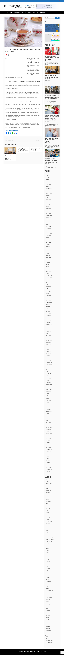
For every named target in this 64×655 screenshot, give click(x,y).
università (48, 626)
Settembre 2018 (49, 346)
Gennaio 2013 (48, 467)
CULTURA (24, 12)
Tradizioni (48, 615)
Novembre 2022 (49, 255)
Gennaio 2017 (48, 382)
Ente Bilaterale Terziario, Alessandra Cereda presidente (51, 139)
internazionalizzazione (50, 557)
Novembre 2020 (49, 298)
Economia (48, 523)
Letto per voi (48, 566)
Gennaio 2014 (48, 447)
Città (47, 510)
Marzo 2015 (48, 422)
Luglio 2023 (48, 240)
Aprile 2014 (48, 442)
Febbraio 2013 (48, 465)
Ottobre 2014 (48, 431)
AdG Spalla (48, 486)
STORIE (29, 12)
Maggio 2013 (48, 460)
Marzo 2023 (48, 248)
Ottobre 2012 (48, 473)
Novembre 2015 (49, 407)
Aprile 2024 (48, 224)
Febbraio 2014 (48, 445)
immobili (47, 548)
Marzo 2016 (48, 400)
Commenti (48, 515)
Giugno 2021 (48, 286)
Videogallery (48, 628)
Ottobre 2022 (48, 257)
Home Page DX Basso (50, 539)
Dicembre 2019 (49, 318)
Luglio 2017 (48, 371)
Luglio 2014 (48, 436)
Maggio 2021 (48, 288)
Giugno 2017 (48, 373)
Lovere (47, 572)
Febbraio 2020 (48, 315)
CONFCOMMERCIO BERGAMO (34, 0)
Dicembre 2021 (49, 275)
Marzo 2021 (48, 291)
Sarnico (47, 593)
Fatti (47, 530)
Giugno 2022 (48, 264)
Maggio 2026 (48, 179)
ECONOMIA (9, 12)
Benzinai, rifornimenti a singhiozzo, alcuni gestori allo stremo (52, 57)
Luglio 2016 (48, 393)
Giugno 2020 (48, 308)
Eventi (47, 526)
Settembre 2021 (49, 280)
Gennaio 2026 (48, 186)
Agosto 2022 (48, 260)
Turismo (47, 622)
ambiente (48, 497)
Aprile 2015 (48, 420)
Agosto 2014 (48, 435)
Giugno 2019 (48, 329)
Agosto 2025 (48, 195)
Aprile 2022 (48, 268)
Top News (48, 613)
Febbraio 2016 (48, 402)
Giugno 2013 (48, 458)
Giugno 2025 (48, 199)
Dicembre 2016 (49, 384)
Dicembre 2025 (49, 188)
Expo (47, 528)
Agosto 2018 (48, 347)
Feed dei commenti (49, 642)
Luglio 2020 (48, 306)
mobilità (47, 573)
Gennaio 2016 (48, 404)
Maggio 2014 (48, 440)
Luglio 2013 (48, 456)
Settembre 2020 (49, 302)
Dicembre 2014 (49, 427)
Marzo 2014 (48, 444)
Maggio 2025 (48, 201)
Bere (47, 503)
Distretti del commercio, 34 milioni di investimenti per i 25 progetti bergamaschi (52, 97)
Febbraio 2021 (48, 293)
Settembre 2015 (49, 411)
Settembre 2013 (49, 453)
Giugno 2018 (48, 351)
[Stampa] (8, 55)
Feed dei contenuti (49, 640)
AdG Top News (49, 488)
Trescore (47, 619)
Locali (47, 570)
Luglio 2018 (48, 349)
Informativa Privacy (21, 0)
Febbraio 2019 (48, 337)
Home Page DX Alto (49, 537)
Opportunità (48, 577)
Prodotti (47, 584)
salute (47, 592)
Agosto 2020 (48, 304)
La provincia (48, 561)
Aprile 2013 (48, 462)
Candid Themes (43, 652)
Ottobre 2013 (48, 451)
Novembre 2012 (49, 471)
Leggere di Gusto (49, 564)
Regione (47, 588)
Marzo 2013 (48, 464)
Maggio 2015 (48, 418)
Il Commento (48, 546)
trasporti (47, 617)
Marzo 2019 (48, 335)
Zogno (47, 632)
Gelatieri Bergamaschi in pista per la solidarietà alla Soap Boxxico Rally (51, 160)
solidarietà (48, 604)
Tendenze (48, 610)
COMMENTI (35, 12)
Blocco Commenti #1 (50, 505)
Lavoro (47, 563)
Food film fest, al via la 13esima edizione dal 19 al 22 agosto (51, 77)
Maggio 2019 (48, 331)
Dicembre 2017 (49, 362)
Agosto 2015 (48, 413)
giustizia (47, 535)
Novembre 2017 (49, 364)
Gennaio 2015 (48, 425)
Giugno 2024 (48, 220)
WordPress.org (49, 644)
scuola (47, 595)
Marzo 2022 (48, 269)
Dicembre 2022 (49, 253)
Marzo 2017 (48, 378)
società (47, 603)
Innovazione (48, 555)
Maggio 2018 (48, 353)
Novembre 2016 (49, 386)
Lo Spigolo (48, 568)
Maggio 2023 (48, 244)
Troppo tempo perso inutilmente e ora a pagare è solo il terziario (23, 149)
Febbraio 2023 (48, 249)
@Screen (47, 481)
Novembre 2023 (49, 233)
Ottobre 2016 (48, 387)
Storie (47, 608)
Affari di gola (48, 492)
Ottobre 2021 (48, 279)
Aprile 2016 (48, 398)
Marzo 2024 (48, 226)
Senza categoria (49, 597)
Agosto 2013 (48, 454)
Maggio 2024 (48, 222)
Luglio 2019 (48, 327)
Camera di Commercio (50, 508)
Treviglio (47, 621)
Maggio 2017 (48, 375)
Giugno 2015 (48, 416)
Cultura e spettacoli (49, 521)
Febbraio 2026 (48, 184)
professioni (48, 586)
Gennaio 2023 (48, 251)
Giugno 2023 (48, 242)
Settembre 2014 (49, 433)
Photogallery (48, 581)
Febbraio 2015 (48, 424)
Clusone (47, 512)
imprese (47, 550)
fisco (47, 534)
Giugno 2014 (48, 438)
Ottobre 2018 (48, 344)
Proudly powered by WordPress (24, 652)
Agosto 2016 (48, 391)
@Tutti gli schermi (49, 483)
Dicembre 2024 (49, 210)
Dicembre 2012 (49, 469)
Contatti (16, 0)
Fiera (47, 532)
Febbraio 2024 (48, 228)
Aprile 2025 (48, 202)
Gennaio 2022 (48, 273)
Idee (47, 544)
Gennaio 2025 (48, 208)
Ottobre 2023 (48, 235)
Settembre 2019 (49, 324)
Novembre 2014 (49, 429)
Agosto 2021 (48, 282)
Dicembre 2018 (49, 340)
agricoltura (48, 494)
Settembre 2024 (49, 215)
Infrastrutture (48, 554)
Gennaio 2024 (48, 230)
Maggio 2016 (48, 396)
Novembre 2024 (49, 211)
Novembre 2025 (49, 190)
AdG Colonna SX (49, 485)
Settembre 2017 (49, 367)
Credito (47, 519)
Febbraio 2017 (48, 380)
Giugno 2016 (48, 395)
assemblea (48, 499)
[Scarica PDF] (6, 55)
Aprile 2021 (48, 289)
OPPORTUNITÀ (17, 12)
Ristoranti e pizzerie (49, 590)
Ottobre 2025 (48, 191)
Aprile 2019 (48, 333)
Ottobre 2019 (48, 322)
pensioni (47, 579)
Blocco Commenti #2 (50, 506)
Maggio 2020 (48, 309)
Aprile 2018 (48, 355)
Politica (47, 583)
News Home (48, 575)
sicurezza (48, 599)
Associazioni (48, 501)
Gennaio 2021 (48, 295)
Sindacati (47, 601)
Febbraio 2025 (48, 206)
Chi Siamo (12, 0)
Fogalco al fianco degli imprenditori (35, 148)
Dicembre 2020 (49, 297)
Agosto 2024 (48, 217)
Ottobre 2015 (48, 409)
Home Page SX (49, 541)
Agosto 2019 (48, 326)
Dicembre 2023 (49, 231)
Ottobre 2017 (48, 366)
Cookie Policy (27, 0)
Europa (47, 525)
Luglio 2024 (48, 219)
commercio (48, 517)
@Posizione (48, 479)
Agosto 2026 (48, 173)
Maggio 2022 (48, 266)
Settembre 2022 (49, 259)
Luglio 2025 (48, 197)
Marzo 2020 (48, 313)
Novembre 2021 (49, 277)
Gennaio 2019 (48, 338)
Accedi (47, 638)
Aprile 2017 (48, 376)
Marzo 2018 (48, 357)
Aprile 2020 (48, 311)
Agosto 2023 (48, 239)
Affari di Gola (48, 490)
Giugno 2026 (48, 177)
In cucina (47, 552)
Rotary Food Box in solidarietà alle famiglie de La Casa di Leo (9, 157)
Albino (47, 495)
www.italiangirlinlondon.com (12, 130)
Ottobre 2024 (48, 213)
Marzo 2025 (48, 204)
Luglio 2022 (48, 262)
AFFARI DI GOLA (43, 12)
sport (47, 606)
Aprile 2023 (48, 246)
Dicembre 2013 (49, 449)
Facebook (59, 0)
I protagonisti (48, 543)
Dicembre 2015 (49, 405)
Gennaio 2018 (48, 360)
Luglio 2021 (48, 284)
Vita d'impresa (48, 630)
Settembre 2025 (49, 193)
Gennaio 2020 (48, 317)
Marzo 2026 (48, 182)
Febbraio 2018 (48, 358)
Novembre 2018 (49, 342)
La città (47, 559)
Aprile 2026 (48, 181)
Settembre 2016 (49, 389)
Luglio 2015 (48, 415)
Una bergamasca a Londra (51, 624)
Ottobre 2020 (48, 300)
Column (47, 514)
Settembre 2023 (49, 237)
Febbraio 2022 (48, 271)
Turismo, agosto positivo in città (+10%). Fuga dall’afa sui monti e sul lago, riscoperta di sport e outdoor (52, 118)
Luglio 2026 (48, 175)
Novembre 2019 (49, 320)
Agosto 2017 (48, 369)
